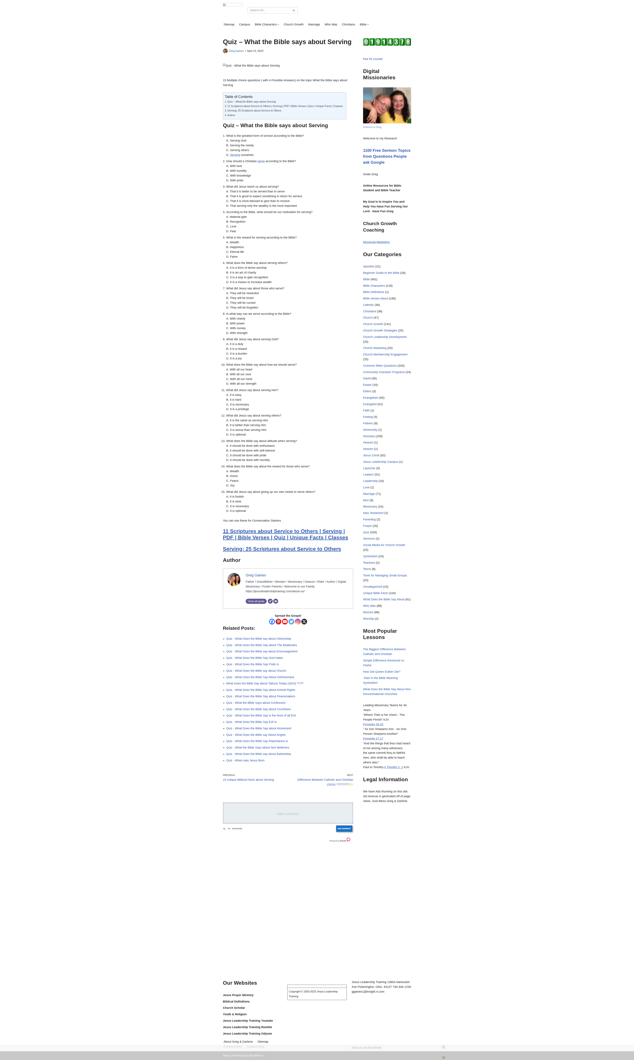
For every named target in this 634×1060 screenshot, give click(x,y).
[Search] (294, 10)
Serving (235, 155)
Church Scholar (234, 1007)
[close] (318, 1047)
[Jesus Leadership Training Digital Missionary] (233, 10)
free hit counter (373, 59)
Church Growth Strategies (380, 330)
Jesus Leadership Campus (380, 461)
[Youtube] (285, 621)
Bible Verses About (375, 298)
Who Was (331, 24)
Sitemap (229, 24)
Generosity (370, 429)
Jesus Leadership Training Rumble (247, 1027)
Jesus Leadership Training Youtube (248, 1020)
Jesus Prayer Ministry (238, 995)
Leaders (368, 474)
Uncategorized (372, 586)
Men (366, 500)
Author (231, 115)
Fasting (368, 417)
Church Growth (294, 24)
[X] (304, 621)
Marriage (314, 24)
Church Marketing (375, 348)
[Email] (275, 601)
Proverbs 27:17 (373, 738)
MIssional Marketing (376, 242)
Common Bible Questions (380, 365)
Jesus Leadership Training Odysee (247, 1033)
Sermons (369, 538)
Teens (367, 569)
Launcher (369, 468)
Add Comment (344, 828)
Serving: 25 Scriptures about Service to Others (254, 110)
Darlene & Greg (372, 127)
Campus (244, 24)
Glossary (369, 436)
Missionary (370, 506)
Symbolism (370, 556)
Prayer (367, 526)
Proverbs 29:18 (373, 724)
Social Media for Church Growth (384, 545)
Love (366, 487)
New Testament (373, 513)
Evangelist (370, 404)
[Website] (270, 601)
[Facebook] (272, 621)
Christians (348, 24)
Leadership (370, 481)
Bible (366, 279)
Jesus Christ (371, 455)
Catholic (368, 305)
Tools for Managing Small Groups (385, 575)
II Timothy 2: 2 (393, 767)
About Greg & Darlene (238, 1041)
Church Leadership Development (384, 337)
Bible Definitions (373, 292)
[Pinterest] (278, 621)
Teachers (369, 562)
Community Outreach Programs (384, 372)
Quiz (366, 532)
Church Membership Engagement (385, 354)
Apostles (368, 266)
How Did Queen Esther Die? (381, 671)
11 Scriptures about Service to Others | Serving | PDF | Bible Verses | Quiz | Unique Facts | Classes (285, 106)
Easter (367, 384)
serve (261, 161)
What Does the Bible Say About (384, 599)
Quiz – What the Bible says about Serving (251, 101)
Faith (366, 410)
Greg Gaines (236, 50)
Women (368, 612)
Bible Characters (374, 285)
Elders (367, 391)
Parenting (369, 519)
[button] (278, 24)
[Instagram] (298, 621)
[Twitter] (291, 621)
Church (368, 317)
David (367, 378)
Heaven (368, 442)
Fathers (368, 423)
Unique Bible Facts (375, 593)
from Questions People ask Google (386, 156)
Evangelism (370, 397)
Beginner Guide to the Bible (381, 272)
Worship (368, 618)
